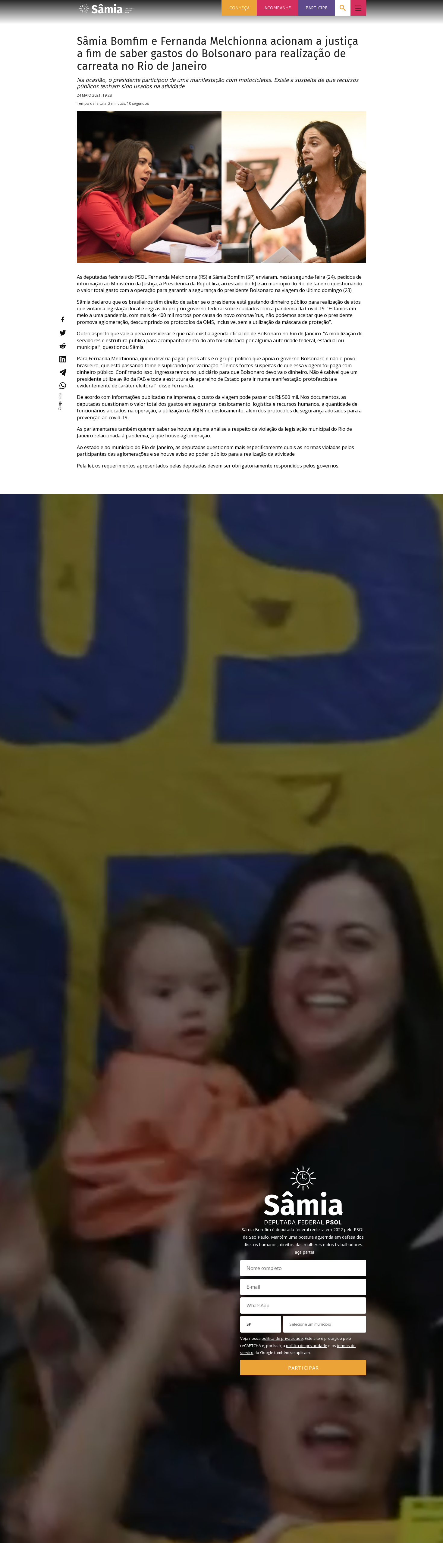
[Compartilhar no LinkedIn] (62, 359)
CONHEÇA (239, 8)
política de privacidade (282, 1338)
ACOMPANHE (277, 8)
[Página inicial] (106, 7)
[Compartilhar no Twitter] (62, 332)
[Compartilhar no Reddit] (62, 346)
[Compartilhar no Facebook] (62, 319)
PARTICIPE (316, 8)
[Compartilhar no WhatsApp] (62, 385)
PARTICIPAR (303, 1367)
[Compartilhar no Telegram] (62, 372)
